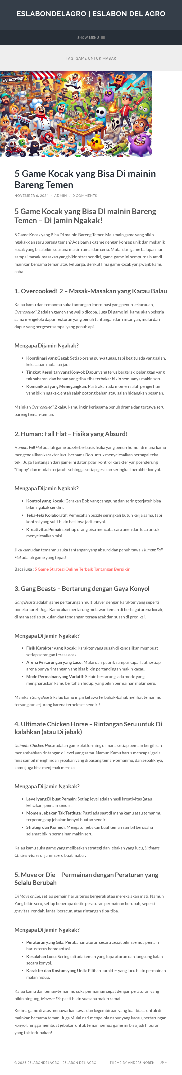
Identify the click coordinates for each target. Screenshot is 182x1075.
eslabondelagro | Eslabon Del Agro (91, 14)
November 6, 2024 (31, 196)
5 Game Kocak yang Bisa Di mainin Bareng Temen (85, 179)
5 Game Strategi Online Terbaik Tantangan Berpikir (82, 569)
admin (60, 196)
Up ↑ (163, 1063)
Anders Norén (141, 1063)
